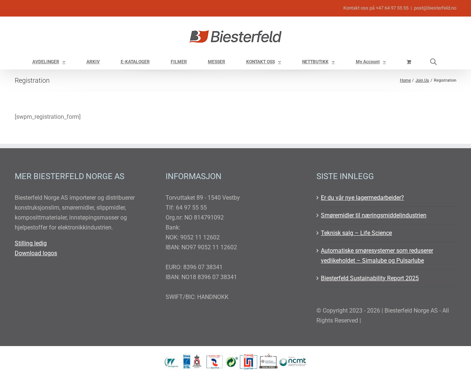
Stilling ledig (31, 243)
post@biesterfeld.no (435, 8)
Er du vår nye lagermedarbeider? (362, 197)
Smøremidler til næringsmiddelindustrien (373, 215)
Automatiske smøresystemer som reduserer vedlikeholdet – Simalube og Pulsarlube (377, 255)
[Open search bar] (433, 61)
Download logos (36, 253)
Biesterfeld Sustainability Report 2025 (370, 278)
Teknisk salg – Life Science (356, 232)
